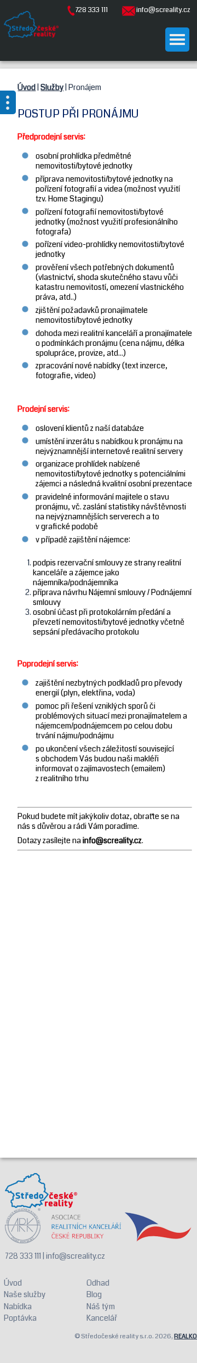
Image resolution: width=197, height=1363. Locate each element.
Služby (51, 87)
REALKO (185, 1336)
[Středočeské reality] (31, 24)
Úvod (27, 87)
